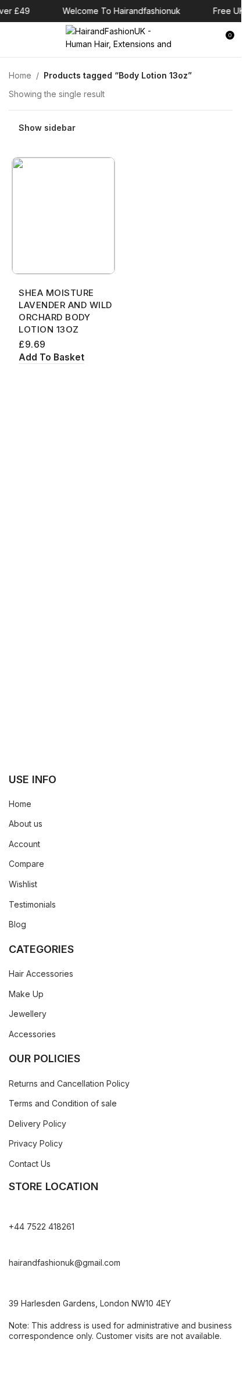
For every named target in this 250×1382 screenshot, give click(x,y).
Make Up (26, 994)
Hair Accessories (41, 974)
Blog (17, 924)
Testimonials (32, 904)
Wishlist (23, 884)
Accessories (32, 1034)
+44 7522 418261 (41, 1226)
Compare (26, 864)
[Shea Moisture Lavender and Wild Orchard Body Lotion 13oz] (63, 216)
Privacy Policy (36, 1143)
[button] (51, 357)
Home (20, 75)
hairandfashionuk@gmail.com (64, 1262)
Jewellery (28, 1014)
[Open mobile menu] (13, 39)
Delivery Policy (37, 1124)
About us (25, 824)
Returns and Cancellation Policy (69, 1083)
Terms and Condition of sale (63, 1103)
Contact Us (30, 1164)
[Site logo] (121, 39)
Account (24, 844)
